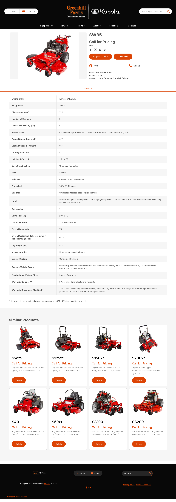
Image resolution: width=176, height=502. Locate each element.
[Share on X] (95, 49)
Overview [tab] (88, 88)
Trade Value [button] (123, 56)
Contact (132, 26)
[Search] (150, 473)
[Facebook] (86, 487)
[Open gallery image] (48, 55)
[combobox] (155, 11)
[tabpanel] (48, 55)
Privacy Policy (128, 485)
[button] (11, 11)
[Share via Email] (100, 49)
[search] (169, 11)
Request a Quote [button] (100, 56)
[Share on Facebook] (90, 49)
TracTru (47, 484)
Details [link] (19, 380)
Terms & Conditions (143, 485)
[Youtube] (89, 487)
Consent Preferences (17, 497)
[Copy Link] (105, 49)
